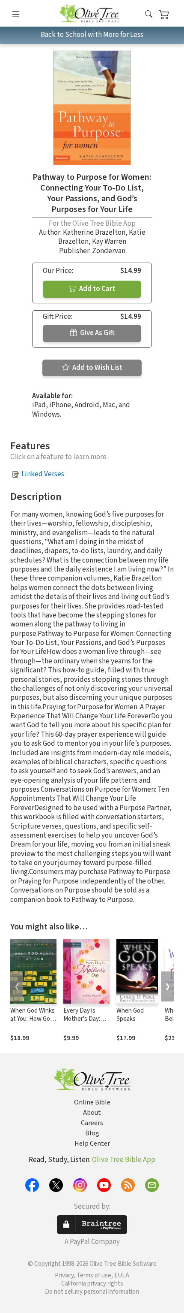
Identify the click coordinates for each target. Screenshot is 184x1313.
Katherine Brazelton (94, 232)
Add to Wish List (96, 368)
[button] (148, 14)
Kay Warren (109, 241)
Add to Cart (96, 289)
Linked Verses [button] (42, 474)
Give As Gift (97, 333)
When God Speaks (130, 1014)
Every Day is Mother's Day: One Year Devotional (81, 1023)
